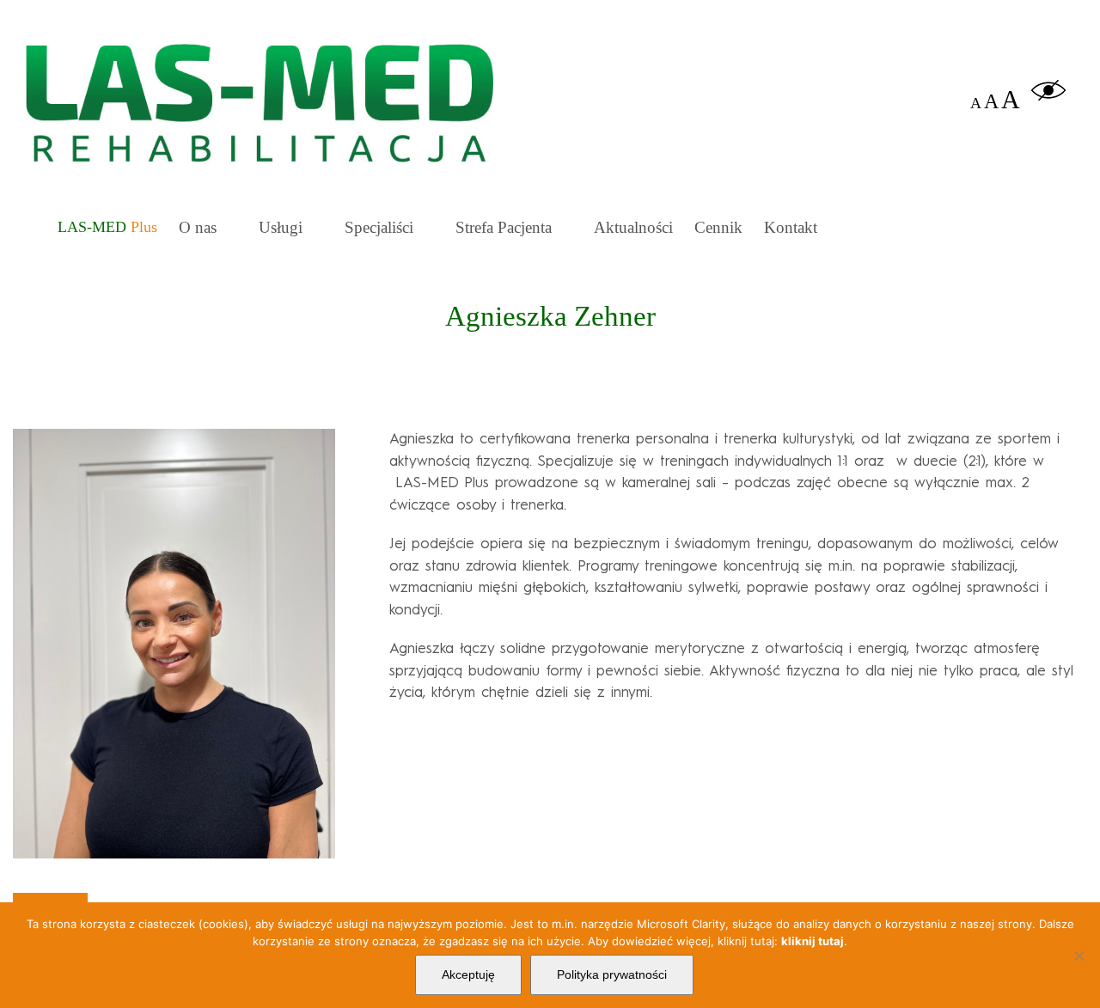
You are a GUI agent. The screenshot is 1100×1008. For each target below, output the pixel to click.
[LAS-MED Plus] (107, 226)
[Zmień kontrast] (1048, 99)
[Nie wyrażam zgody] (1078, 955)
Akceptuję (468, 974)
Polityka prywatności (612, 974)
